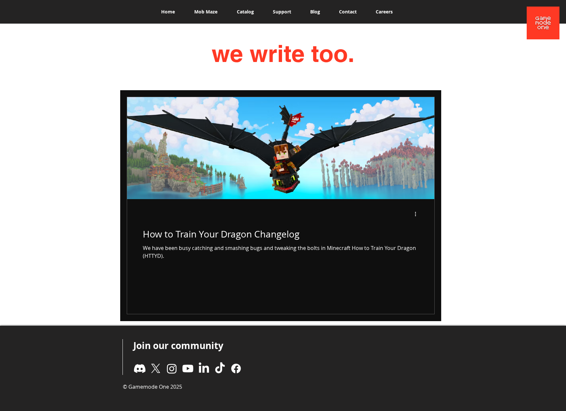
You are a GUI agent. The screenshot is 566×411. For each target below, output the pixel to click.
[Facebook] (236, 368)
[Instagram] (171, 368)
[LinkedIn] (204, 368)
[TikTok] (220, 368)
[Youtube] (187, 368)
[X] (155, 368)
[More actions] (418, 214)
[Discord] (139, 368)
